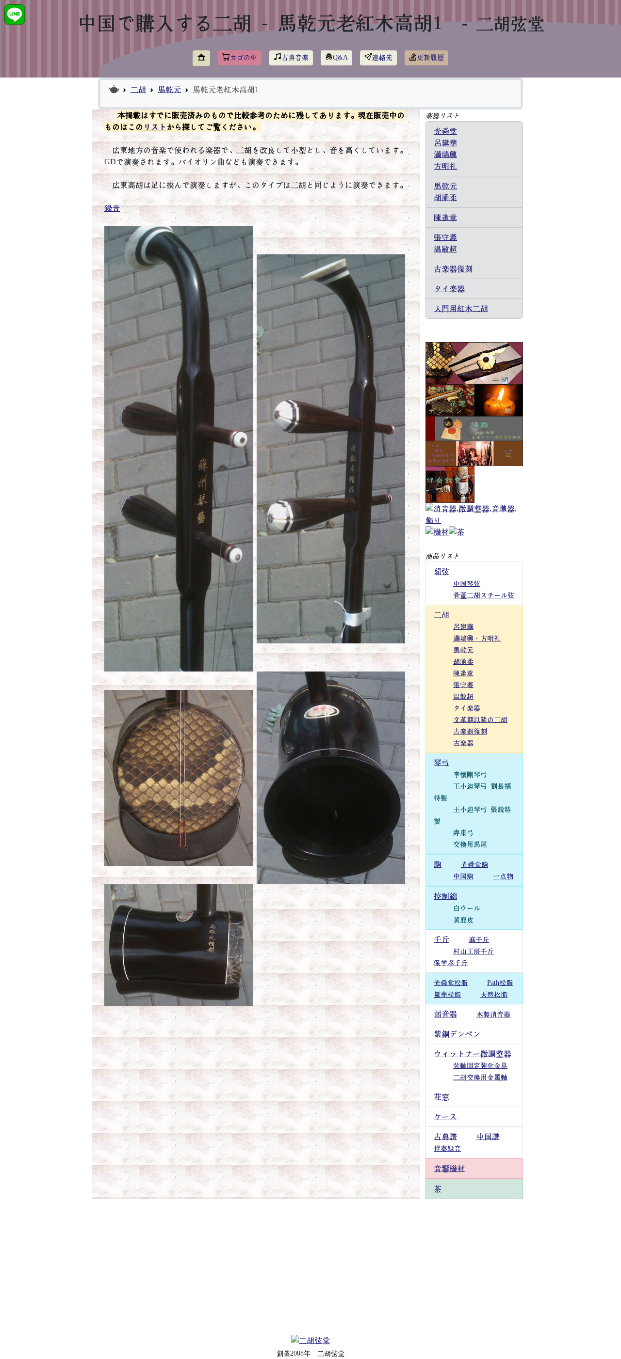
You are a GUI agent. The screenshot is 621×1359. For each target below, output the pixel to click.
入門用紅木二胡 (461, 308)
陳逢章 (445, 217)
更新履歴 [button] (430, 57)
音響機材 (449, 1168)
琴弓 (441, 762)
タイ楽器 (449, 289)
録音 (112, 208)
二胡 (138, 90)
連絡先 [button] (382, 57)
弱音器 (445, 1014)
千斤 (441, 939)
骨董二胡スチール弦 (483, 595)
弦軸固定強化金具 (480, 1065)
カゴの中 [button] (243, 57)
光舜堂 (445, 131)
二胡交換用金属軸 (480, 1077)
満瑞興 (445, 154)
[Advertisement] (310, 1267)
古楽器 (463, 743)
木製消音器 (493, 1014)
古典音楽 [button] (295, 57)
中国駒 (463, 876)
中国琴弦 (466, 583)
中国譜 (488, 1136)
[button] (201, 58)
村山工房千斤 (473, 951)
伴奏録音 (447, 1148)
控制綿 (445, 896)
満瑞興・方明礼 (477, 638)
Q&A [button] (340, 57)
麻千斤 (479, 940)
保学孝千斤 (451, 963)
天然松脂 (493, 994)
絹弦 (441, 572)
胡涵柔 (445, 198)
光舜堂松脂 (451, 983)
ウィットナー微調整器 (472, 1054)
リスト (154, 127)
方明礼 (445, 166)
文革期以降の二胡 (480, 720)
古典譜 (445, 1136)
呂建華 (445, 143)
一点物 (503, 876)
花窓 (441, 1097)
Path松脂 (500, 983)
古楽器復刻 (453, 269)
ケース (445, 1117)
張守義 (445, 237)
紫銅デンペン (457, 1034)
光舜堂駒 (474, 864)
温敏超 (445, 249)
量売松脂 (447, 994)
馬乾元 (169, 90)
